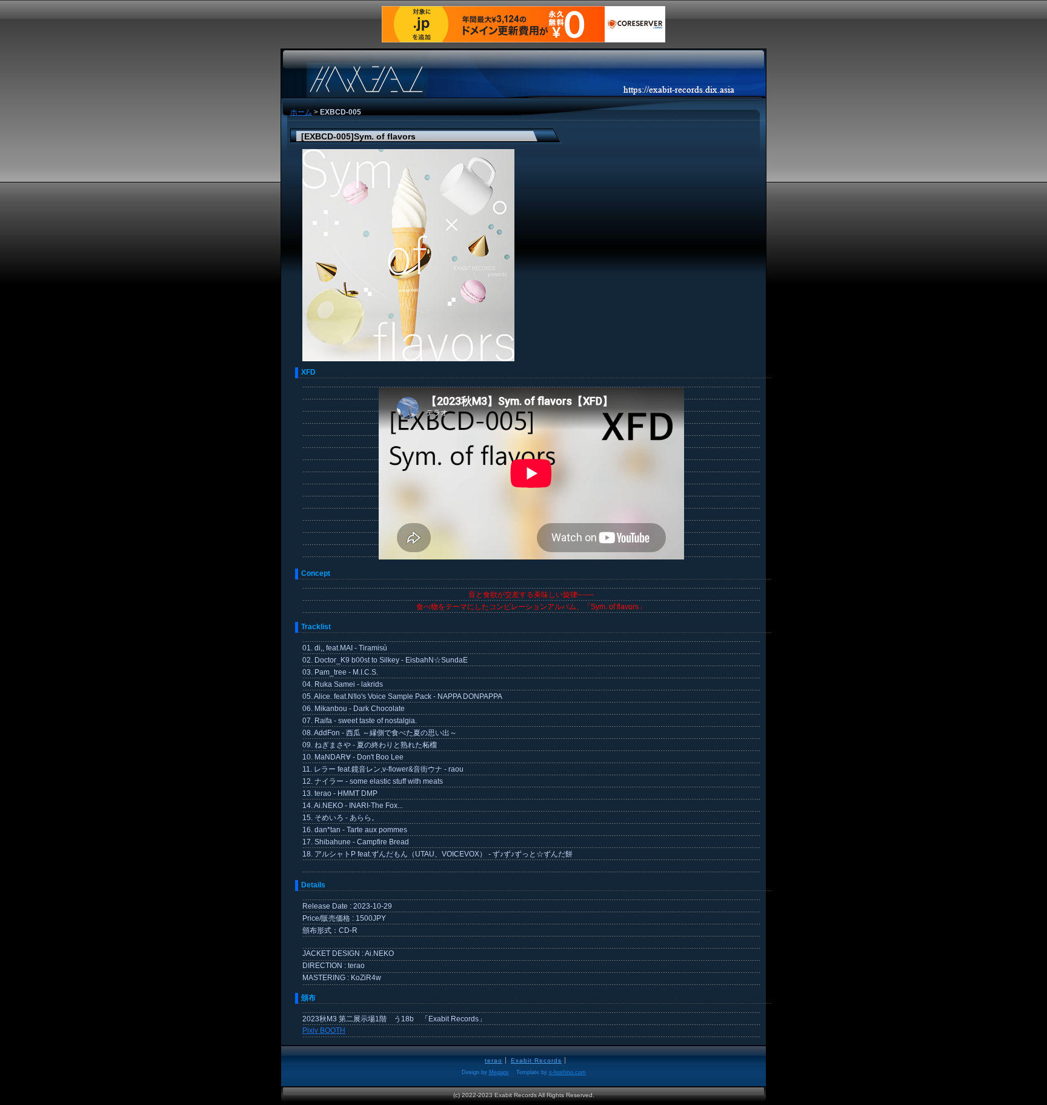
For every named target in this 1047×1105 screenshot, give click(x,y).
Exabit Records (536, 1060)
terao (493, 1060)
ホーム (301, 112)
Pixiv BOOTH (323, 1030)
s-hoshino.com (567, 1072)
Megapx (499, 1072)
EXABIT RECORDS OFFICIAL (402, 72)
